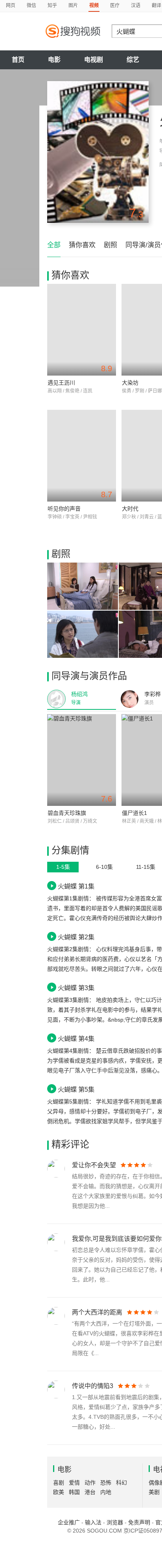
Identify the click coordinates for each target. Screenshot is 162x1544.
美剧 (154, 1492)
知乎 (52, 5)
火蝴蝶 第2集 (76, 936)
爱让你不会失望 (94, 1165)
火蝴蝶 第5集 (76, 1089)
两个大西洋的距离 (97, 1312)
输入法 (93, 1522)
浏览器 (115, 1522)
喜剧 (58, 1482)
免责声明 (139, 1522)
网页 (10, 5)
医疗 (115, 5)
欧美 (58, 1492)
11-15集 (145, 867)
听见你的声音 (64, 508)
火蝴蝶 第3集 (76, 987)
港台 (90, 1492)
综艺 (133, 59)
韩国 (74, 1492)
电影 (54, 59)
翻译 (156, 5)
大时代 (130, 508)
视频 (94, 5)
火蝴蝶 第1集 (76, 886)
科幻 (121, 1482)
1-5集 (63, 867)
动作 (90, 1482)
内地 (105, 1492)
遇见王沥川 (61, 383)
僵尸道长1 (134, 813)
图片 (73, 5)
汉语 (135, 5)
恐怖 (105, 1482)
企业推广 (69, 1522)
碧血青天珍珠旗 (67, 813)
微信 (31, 5)
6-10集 (104, 867)
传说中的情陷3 (92, 1386)
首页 (18, 59)
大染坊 (130, 383)
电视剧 (93, 59)
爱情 (74, 1482)
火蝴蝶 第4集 (76, 1038)
